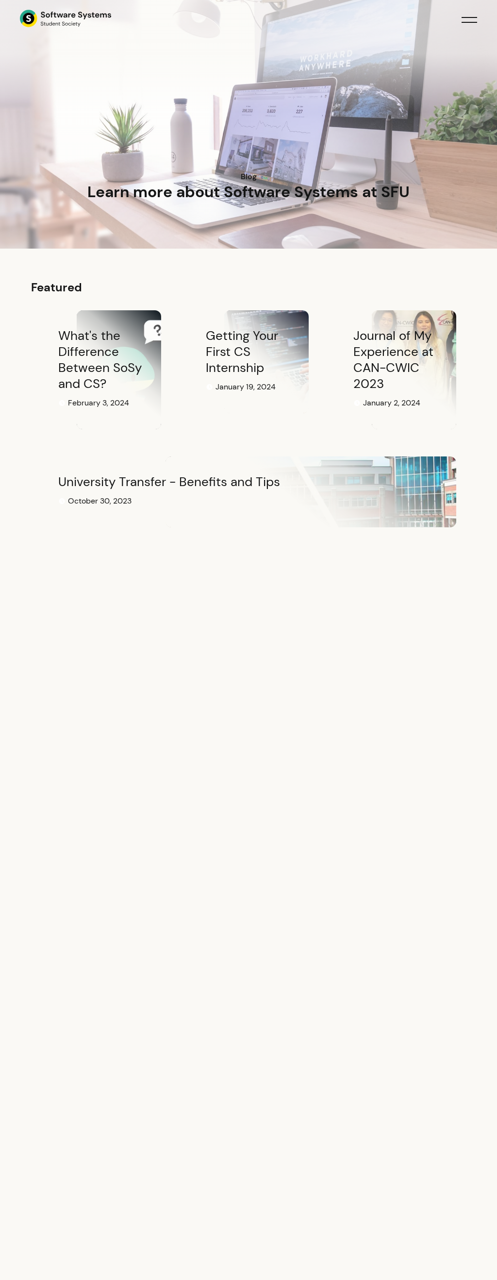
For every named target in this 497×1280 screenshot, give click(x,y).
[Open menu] (469, 20)
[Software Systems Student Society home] (65, 20)
